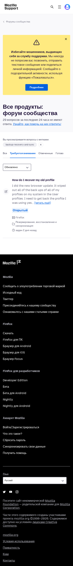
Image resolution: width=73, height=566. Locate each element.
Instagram (17, 491)
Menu (59, 7)
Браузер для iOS (14, 352)
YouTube (10, 491)
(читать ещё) (42, 203)
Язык (6, 473)
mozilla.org (10, 535)
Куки (6, 554)
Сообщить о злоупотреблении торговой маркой (34, 286)
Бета (6, 386)
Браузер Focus (13, 359)
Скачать (8, 333)
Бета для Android (14, 393)
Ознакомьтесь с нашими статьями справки (31, 312)
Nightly (8, 399)
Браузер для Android (17, 346)
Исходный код (12, 292)
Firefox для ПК (13, 339)
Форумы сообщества (18, 21)
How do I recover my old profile (33, 180)
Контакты (9, 560)
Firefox (20, 217)
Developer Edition (15, 380)
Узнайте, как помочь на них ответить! (37, 124)
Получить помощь (14, 453)
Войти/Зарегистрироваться (21, 427)
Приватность (11, 547)
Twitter (4, 491)
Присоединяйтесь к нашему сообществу (29, 305)
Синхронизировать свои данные (24, 446)
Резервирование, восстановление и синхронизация (36, 224)
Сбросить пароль (14, 440)
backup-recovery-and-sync (20, 144)
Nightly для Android (16, 406)
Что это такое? (12, 433)
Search (52, 7)
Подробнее (37, 87)
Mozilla (12, 263)
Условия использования (19, 541)
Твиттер (8, 299)
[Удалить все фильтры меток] (40, 144)
